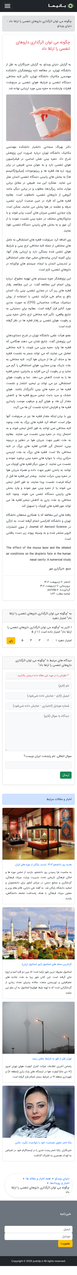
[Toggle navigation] (7, 6)
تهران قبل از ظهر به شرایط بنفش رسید (52, 1059)
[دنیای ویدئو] (61, 5)
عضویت (65, 1243)
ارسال (65, 775)
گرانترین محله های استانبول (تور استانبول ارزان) (47, 964)
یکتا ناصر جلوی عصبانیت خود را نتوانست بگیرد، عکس (43, 1143)
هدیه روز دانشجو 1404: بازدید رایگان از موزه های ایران (43, 865)
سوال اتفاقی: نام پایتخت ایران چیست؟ (48, 756)
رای (11, 640)
